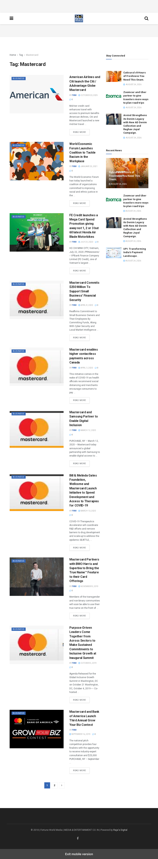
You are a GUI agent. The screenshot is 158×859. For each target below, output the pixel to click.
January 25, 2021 (88, 166)
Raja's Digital (120, 830)
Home (13, 55)
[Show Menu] (11, 18)
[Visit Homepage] (79, 18)
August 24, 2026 (119, 184)
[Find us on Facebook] (78, 838)
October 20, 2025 (89, 95)
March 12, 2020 (88, 430)
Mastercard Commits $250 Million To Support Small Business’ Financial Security (84, 291)
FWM (74, 95)
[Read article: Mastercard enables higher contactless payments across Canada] (37, 367)
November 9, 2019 (89, 586)
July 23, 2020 (86, 242)
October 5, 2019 (88, 663)
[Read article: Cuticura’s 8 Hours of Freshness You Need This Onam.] (113, 76)
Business (18, 78)
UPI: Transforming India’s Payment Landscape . (134, 252)
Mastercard (32, 55)
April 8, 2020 (86, 305)
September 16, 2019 (80, 734)
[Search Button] (146, 18)
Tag (21, 55)
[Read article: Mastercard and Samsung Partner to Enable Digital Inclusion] (37, 429)
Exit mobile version (79, 854)
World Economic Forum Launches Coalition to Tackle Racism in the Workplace (82, 152)
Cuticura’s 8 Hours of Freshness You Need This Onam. (134, 76)
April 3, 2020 (86, 368)
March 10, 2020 (88, 511)
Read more (81, 132)
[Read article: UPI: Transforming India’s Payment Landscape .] (113, 252)
